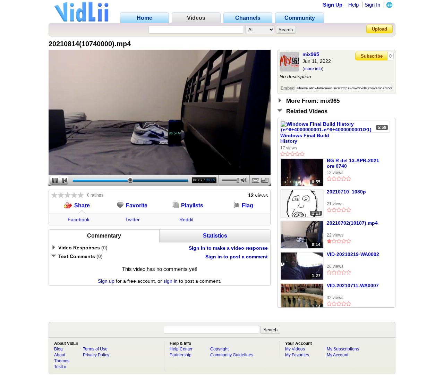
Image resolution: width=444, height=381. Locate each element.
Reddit (186, 219)
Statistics (215, 236)
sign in (170, 281)
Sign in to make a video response (228, 248)
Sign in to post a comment (236, 256)
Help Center (181, 349)
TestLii (60, 366)
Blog (58, 349)
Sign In (372, 5)
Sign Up (332, 5)
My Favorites (297, 355)
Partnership (180, 355)
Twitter (132, 219)
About (59, 355)
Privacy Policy (96, 355)
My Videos (295, 349)
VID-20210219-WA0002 (353, 254)
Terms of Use (95, 349)
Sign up (106, 281)
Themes (61, 360)
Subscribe (372, 56)
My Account (337, 355)
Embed (287, 88)
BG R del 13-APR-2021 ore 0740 (353, 163)
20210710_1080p (346, 191)
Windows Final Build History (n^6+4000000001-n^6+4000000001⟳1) (304, 138)
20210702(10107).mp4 (352, 223)
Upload (379, 29)
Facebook (78, 219)
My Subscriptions (343, 349)
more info (313, 68)
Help (353, 5)
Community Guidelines (231, 355)
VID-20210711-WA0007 (353, 285)
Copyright (219, 349)
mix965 (310, 54)
